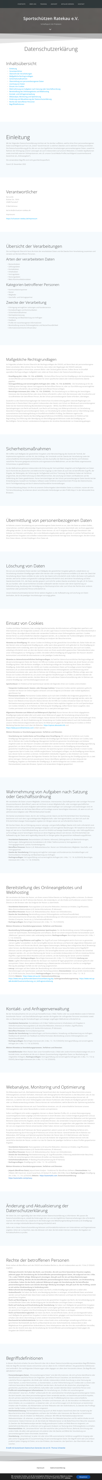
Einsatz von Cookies (16, 86)
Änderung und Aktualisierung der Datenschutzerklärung (30, 99)
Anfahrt (54, 4)
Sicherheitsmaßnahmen (18, 79)
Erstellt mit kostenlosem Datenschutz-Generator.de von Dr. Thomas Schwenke (35, 1448)
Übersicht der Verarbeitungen (20, 74)
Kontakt (81, 4)
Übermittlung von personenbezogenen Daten (26, 81)
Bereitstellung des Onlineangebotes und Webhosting (29, 91)
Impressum (40, 1468)
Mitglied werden (67, 4)
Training (43, 4)
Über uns (32, 4)
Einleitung (13, 69)
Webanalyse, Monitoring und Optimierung (25, 97)
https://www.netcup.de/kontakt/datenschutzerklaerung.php (31, 978)
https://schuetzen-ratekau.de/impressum (21, 219)
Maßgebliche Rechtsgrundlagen (21, 76)
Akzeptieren (83, 1477)
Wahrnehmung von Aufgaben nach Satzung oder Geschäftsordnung (34, 89)
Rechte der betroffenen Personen (22, 102)
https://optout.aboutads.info (54, 725)
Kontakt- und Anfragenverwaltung (22, 94)
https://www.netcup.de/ (32, 976)
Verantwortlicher (15, 71)
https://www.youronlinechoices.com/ (20, 728)
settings (67, 1478)
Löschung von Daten (17, 84)
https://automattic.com (48, 1175)
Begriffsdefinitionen (16, 104)
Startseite (21, 4)
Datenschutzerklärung (57, 1468)
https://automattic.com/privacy (20, 1178)
